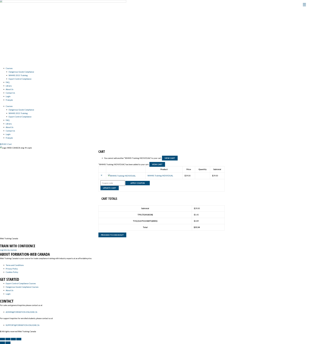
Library (9, 86)
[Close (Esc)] (18, 339)
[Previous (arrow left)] (2, 342)
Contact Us (10, 93)
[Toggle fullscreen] (7, 339)
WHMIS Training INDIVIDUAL (160, 175)
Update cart (109, 188)
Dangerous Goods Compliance (21, 72)
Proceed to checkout (112, 235)
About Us (9, 89)
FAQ (7, 82)
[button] (101, 175)
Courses (9, 68)
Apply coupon (137, 183)
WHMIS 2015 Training (18, 75)
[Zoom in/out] (2, 339)
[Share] (13, 339)
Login (8, 96)
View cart (170, 158)
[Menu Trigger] (304, 4)
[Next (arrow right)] (7, 342)
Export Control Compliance (20, 79)
